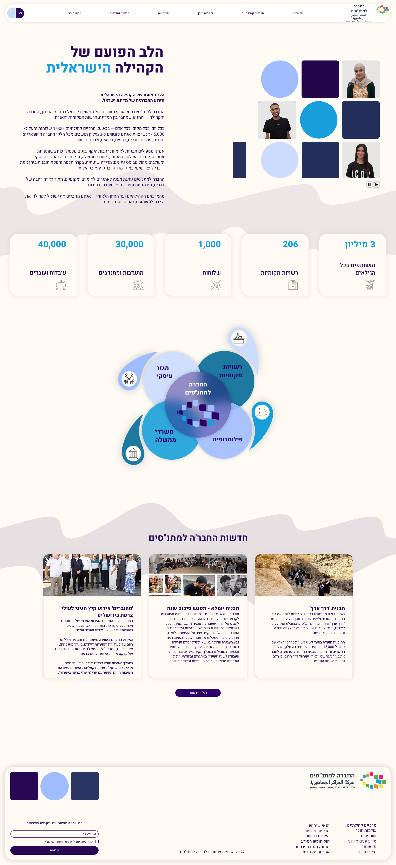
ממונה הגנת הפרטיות (312, 847)
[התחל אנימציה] (377, 184)
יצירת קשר (367, 851)
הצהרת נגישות (317, 836)
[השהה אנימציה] (369, 184)
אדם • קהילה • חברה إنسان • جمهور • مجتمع (359, 21)
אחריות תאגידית (316, 852)
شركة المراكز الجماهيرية (359, 17)
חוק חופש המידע (315, 841)
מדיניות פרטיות (317, 831)
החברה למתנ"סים (198, 388)
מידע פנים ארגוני (362, 841)
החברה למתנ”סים (332, 775)
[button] (119, 13)
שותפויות (368, 836)
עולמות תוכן (366, 830)
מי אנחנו (369, 846)
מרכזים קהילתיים (361, 825)
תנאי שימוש (319, 825)
